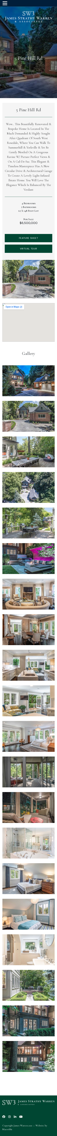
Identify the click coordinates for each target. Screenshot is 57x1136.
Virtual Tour (28, 248)
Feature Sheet (28, 238)
